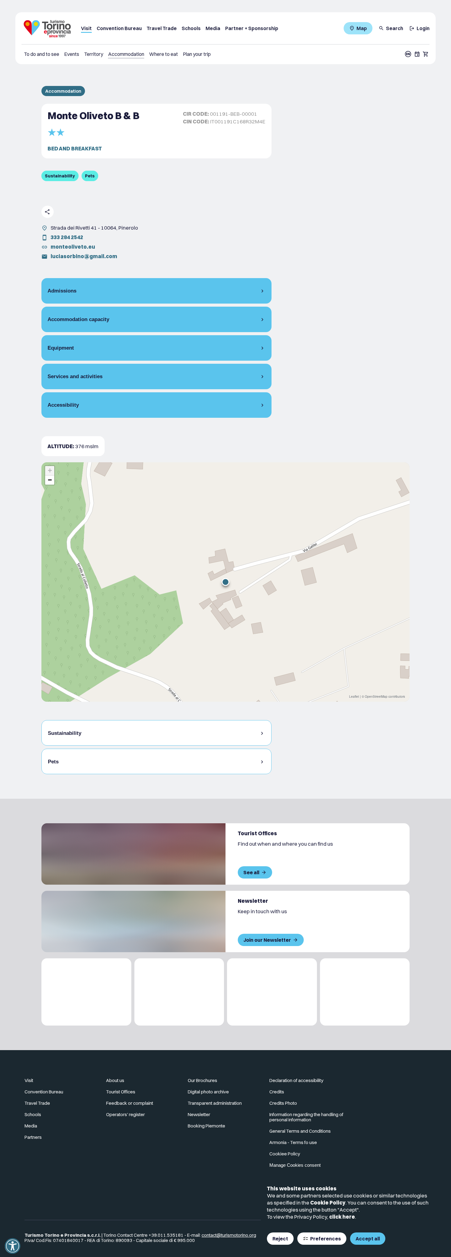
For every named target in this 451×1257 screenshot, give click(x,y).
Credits (276, 1092)
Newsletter (199, 1114)
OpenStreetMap (376, 696)
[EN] (408, 54)
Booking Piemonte (206, 1126)
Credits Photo (283, 1103)
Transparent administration (215, 1103)
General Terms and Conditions (300, 1131)
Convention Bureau (119, 28)
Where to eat (163, 54)
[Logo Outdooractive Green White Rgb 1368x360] (365, 992)
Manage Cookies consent (295, 1165)
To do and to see (41, 54)
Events (71, 54)
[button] (225, 582)
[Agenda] (417, 54)
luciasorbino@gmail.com (84, 256)
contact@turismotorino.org (229, 1235)
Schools (191, 28)
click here (342, 1216)
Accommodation (126, 54)
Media (213, 28)
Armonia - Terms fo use (293, 1142)
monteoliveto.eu (73, 246)
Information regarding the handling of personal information (306, 1117)
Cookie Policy (327, 1202)
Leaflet (354, 696)
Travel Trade (162, 28)
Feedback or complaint (129, 1103)
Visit (86, 28)
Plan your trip (197, 54)
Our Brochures (202, 1080)
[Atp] (86, 992)
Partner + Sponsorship (251, 28)
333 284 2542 (67, 237)
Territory (93, 54)
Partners (33, 1137)
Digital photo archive (208, 1092)
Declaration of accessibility (296, 1080)
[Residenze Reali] (272, 992)
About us (115, 1080)
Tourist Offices (120, 1092)
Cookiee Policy (284, 1154)
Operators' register (125, 1114)
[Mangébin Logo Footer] (179, 992)
